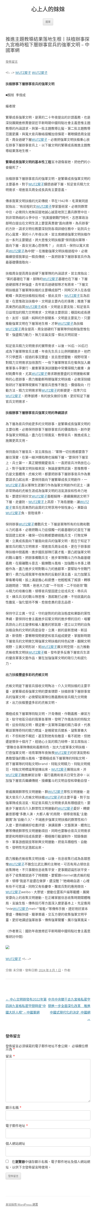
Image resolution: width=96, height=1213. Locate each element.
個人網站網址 (15, 1143)
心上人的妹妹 (48, 9)
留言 (10, 1056)
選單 (48, 21)
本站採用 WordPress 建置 (22, 1204)
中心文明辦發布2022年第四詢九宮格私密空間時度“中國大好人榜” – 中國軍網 (26, 1005)
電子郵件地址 (17, 1125)
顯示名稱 (13, 1107)
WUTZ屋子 (23, 72)
